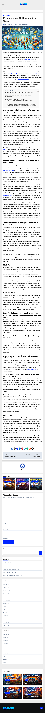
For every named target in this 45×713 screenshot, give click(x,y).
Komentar (5, 500)
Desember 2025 (6, 590)
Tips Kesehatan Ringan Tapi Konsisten (11, 562)
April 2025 (5, 615)
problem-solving (7, 138)
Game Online (6, 634)
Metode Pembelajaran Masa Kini (34, 484)
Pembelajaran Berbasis (8, 170)
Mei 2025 (5, 612)
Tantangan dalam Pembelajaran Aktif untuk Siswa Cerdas (19, 95)
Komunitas (5, 643)
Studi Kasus (9, 96)
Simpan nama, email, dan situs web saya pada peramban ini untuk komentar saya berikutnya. (21, 537)
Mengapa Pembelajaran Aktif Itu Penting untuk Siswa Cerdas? (19, 92)
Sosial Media (5, 653)
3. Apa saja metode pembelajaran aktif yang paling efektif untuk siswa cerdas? (23, 103)
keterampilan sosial (7, 195)
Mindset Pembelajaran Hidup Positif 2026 (12, 575)
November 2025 (6, 593)
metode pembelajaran (23, 79)
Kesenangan (5, 640)
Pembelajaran (7, 15)
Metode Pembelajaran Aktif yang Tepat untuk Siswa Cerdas (19, 93)
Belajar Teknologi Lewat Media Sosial (11, 569)
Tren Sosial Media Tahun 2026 (10, 572)
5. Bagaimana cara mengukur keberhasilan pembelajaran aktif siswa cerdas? (22, 105)
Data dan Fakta (10, 97)
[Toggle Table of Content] (37, 91)
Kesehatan (5, 637)
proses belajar (28, 59)
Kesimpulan (9, 106)
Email (4, 523)
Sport (4, 656)
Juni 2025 (5, 609)
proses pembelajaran (30, 257)
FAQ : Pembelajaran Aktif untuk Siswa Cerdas (16, 99)
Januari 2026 (6, 587)
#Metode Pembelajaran (23, 24)
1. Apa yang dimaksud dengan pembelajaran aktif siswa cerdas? (20, 100)
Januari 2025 (6, 625)
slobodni (8, 24)
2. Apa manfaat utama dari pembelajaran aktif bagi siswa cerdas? (20, 101)
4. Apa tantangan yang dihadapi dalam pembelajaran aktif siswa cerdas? (22, 104)
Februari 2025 (6, 622)
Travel (4, 662)
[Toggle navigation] (3, 4)
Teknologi (5, 659)
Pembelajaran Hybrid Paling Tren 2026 (21, 484)
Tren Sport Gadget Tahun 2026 (10, 566)
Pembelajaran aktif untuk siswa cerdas (13, 52)
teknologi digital (35, 73)
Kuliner (4, 646)
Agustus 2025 (6, 603)
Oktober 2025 (6, 597)
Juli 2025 (5, 606)
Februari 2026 (6, 584)
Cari (4, 548)
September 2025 (6, 600)
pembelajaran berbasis (13, 73)
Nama (4, 517)
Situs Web (5, 529)
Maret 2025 (5, 619)
